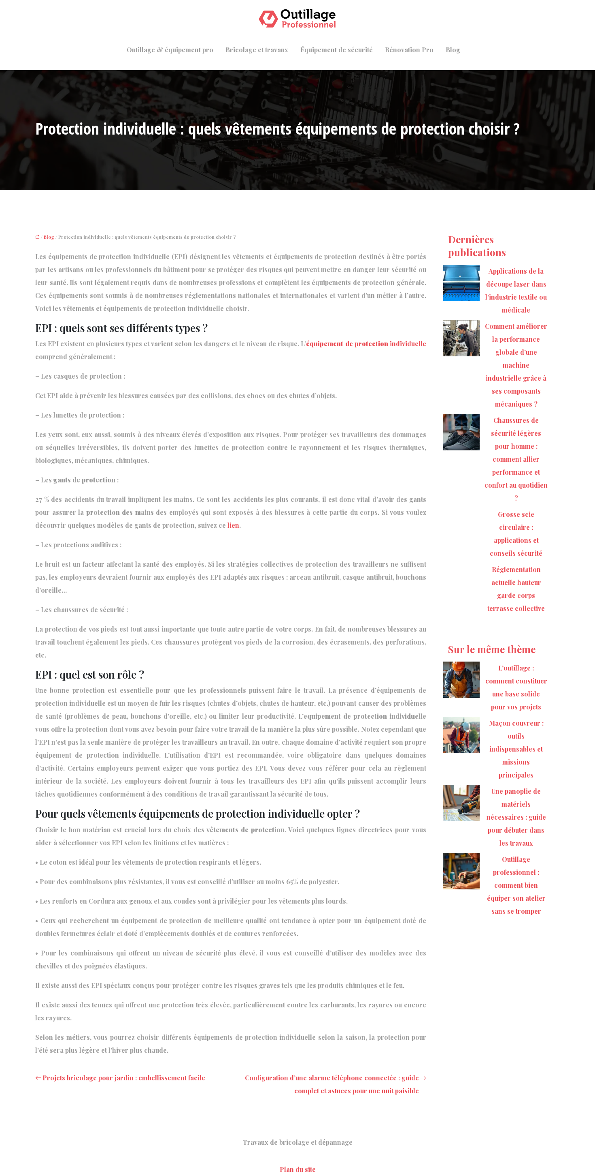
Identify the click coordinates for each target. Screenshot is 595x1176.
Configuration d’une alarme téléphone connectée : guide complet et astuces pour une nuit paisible (332, 1084)
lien (233, 525)
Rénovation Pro (409, 49)
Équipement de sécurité (336, 49)
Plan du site (298, 1169)
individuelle (366, 343)
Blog (453, 49)
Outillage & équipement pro (170, 49)
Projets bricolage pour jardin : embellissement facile (123, 1077)
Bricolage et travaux (256, 49)
